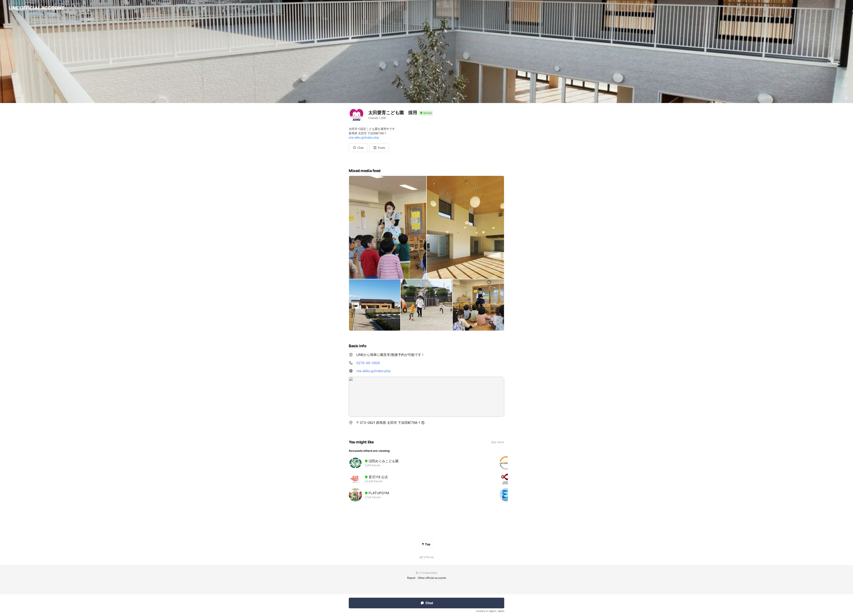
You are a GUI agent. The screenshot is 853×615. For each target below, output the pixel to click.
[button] (379, 147)
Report (411, 577)
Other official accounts (432, 577)
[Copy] (423, 423)
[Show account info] (426, 113)
